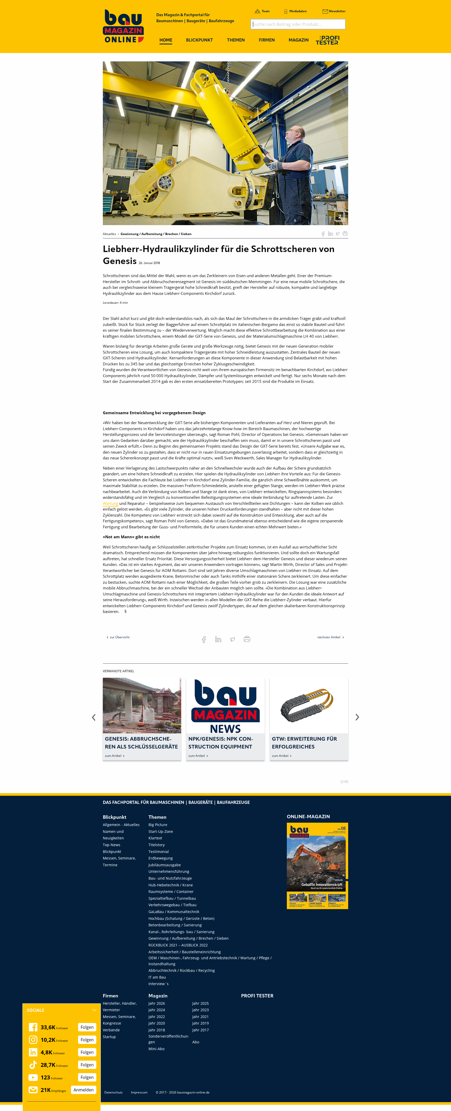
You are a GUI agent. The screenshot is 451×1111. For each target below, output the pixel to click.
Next (357, 720)
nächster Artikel (329, 637)
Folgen (87, 1027)
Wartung (110, 503)
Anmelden (84, 1090)
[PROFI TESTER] (327, 40)
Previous (93, 720)
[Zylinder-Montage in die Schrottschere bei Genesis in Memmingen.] (225, 143)
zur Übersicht (119, 637)
